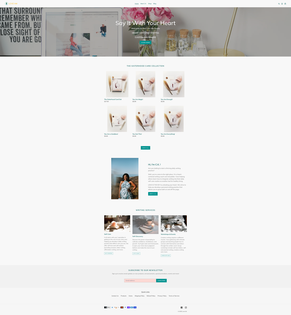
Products (123, 296)
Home (130, 296)
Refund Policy (151, 296)
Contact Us (115, 296)
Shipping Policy (139, 296)
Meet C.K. (153, 194)
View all (145, 148)
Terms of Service (174, 296)
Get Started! (108, 253)
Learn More (145, 42)
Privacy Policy (162, 296)
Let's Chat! (136, 253)
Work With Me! (166, 255)
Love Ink (184, 311)
